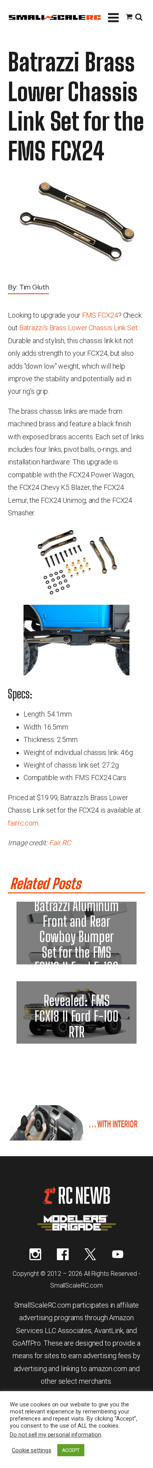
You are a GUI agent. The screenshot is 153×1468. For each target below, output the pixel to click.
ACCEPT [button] (71, 1450)
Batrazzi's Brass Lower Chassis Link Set (78, 328)
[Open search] (139, 18)
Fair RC (60, 843)
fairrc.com (23, 823)
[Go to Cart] (129, 17)
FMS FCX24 (100, 315)
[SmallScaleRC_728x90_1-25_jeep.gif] (76, 1138)
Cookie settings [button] (31, 1450)
